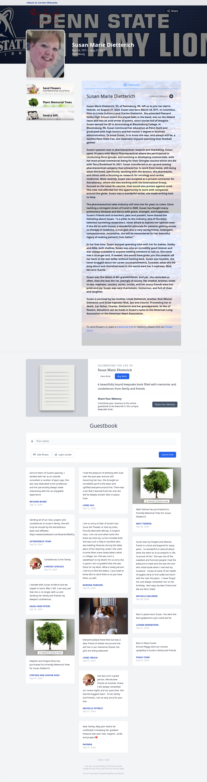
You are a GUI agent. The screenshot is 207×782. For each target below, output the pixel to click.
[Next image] (125, 616)
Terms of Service (112, 768)
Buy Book (122, 376)
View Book (105, 376)
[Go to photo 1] (102, 632)
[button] (50, 637)
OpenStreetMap (107, 773)
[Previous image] (82, 616)
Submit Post (167, 454)
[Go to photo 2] (104, 632)
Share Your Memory (165, 404)
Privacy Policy (95, 768)
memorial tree (125, 327)
